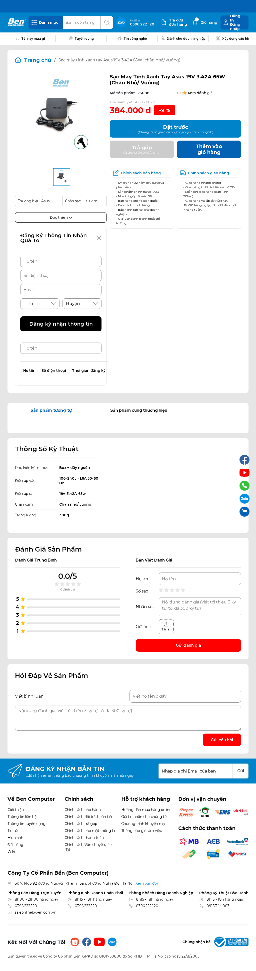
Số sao (142, 591)
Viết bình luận (29, 696)
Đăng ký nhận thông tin (61, 324)
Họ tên (143, 579)
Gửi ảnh (143, 627)
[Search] (106, 22)
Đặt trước (175, 129)
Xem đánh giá (200, 93)
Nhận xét (145, 607)
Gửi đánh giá (188, 645)
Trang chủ (37, 60)
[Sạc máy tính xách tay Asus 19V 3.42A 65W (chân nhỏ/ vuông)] (61, 177)
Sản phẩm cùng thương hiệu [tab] (138, 410)
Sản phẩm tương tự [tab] (51, 410)
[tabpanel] (128, 425)
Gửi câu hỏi (222, 740)
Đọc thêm (59, 217)
